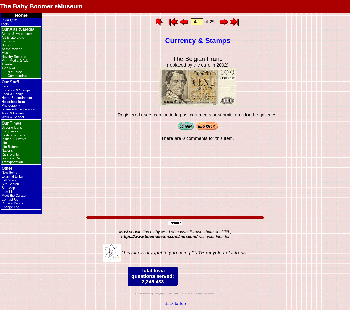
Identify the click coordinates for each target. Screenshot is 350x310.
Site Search (10, 184)
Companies (10, 131)
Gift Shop (9, 180)
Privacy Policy (12, 203)
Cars (5, 86)
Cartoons (8, 41)
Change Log (10, 207)
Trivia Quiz (9, 20)
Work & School (13, 117)
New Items (9, 172)
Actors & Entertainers (18, 34)
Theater (7, 64)
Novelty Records (14, 57)
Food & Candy (12, 94)
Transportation (12, 162)
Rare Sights (10, 154)
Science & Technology (18, 109)
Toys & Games (13, 113)
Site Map (8, 188)
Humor (6, 45)
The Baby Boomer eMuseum (41, 6)
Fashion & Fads (13, 135)
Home (21, 15)
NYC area (15, 72)
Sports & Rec (12, 158)
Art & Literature (13, 37)
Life (4, 143)
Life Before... (11, 147)
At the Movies (12, 49)
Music (6, 53)
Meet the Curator (14, 195)
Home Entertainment (17, 98)
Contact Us (10, 199)
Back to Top (175, 303)
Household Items (14, 102)
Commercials (17, 76)
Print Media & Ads (15, 60)
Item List (8, 192)
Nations (7, 150)
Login (5, 24)
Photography (11, 105)
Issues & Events (14, 139)
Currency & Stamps (16, 90)
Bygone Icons (12, 127)
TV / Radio (9, 68)
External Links (12, 176)
